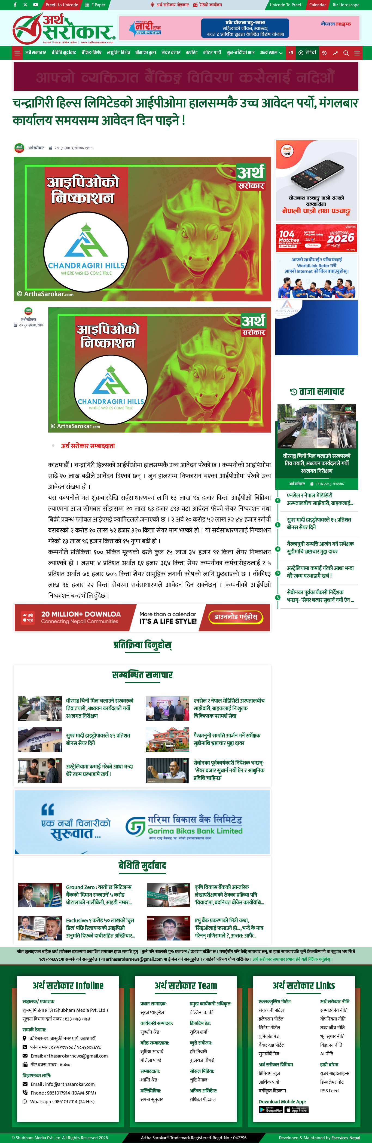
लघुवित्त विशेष (118, 53)
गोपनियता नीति (333, 1019)
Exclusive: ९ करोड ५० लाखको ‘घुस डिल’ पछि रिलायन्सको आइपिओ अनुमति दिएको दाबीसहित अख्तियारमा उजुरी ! (101, 928)
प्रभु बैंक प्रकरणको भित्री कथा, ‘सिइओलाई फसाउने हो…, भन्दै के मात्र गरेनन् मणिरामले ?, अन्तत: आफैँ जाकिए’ (229, 928)
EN (290, 53)
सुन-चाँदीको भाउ (241, 53)
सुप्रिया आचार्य (152, 1052)
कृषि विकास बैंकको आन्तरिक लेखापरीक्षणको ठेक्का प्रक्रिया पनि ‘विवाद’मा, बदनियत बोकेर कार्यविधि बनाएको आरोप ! (228, 895)
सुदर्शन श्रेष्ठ (150, 1032)
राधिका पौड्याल (203, 1100)
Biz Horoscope (346, 5)
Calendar (317, 5)
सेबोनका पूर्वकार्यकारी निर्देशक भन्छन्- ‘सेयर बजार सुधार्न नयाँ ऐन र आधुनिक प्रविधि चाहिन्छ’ (229, 770)
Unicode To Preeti (286, 5)
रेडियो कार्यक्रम (211, 5)
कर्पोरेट (192, 53)
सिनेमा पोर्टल (269, 1028)
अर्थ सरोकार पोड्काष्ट (173, 5)
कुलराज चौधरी (202, 1060)
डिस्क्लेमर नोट (332, 1082)
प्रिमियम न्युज (269, 1074)
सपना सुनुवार (152, 1100)
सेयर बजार (171, 53)
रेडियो (311, 53)
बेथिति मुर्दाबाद (64, 53)
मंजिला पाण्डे (151, 1060)
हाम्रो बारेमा (329, 1065)
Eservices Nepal (345, 1138)
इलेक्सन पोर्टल (271, 1019)
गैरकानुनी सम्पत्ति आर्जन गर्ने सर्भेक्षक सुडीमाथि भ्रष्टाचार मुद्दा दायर (227, 739)
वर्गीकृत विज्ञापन (272, 1091)
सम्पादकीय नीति (333, 1010)
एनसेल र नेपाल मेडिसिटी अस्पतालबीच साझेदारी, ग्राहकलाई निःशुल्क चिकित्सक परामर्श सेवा (229, 708)
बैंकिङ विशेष (92, 53)
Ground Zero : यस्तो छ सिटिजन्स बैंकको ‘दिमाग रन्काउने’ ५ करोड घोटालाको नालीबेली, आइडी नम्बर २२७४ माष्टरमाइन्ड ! (99, 895)
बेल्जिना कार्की (202, 1013)
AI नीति (326, 1054)
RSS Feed (329, 1091)
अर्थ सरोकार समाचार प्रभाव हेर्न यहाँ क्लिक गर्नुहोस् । (293, 959)
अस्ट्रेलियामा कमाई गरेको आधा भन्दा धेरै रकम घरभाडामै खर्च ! (99, 770)
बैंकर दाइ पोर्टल (272, 1045)
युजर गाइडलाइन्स (334, 1074)
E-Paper (98, 5)
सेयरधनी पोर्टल (271, 1010)
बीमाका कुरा (145, 53)
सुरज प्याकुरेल (152, 1013)
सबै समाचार (35, 53)
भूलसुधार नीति (332, 1036)
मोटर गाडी (212, 53)
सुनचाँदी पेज (269, 1054)
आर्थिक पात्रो (269, 1082)
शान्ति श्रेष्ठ (149, 1080)
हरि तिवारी (198, 1052)
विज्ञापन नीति (331, 1045)
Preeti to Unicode (62, 5)
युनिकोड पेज (269, 1036)
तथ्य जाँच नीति (332, 1028)
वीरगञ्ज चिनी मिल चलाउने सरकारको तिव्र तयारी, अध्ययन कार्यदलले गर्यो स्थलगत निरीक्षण (99, 708)
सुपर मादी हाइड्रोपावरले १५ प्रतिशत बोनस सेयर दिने (98, 739)
